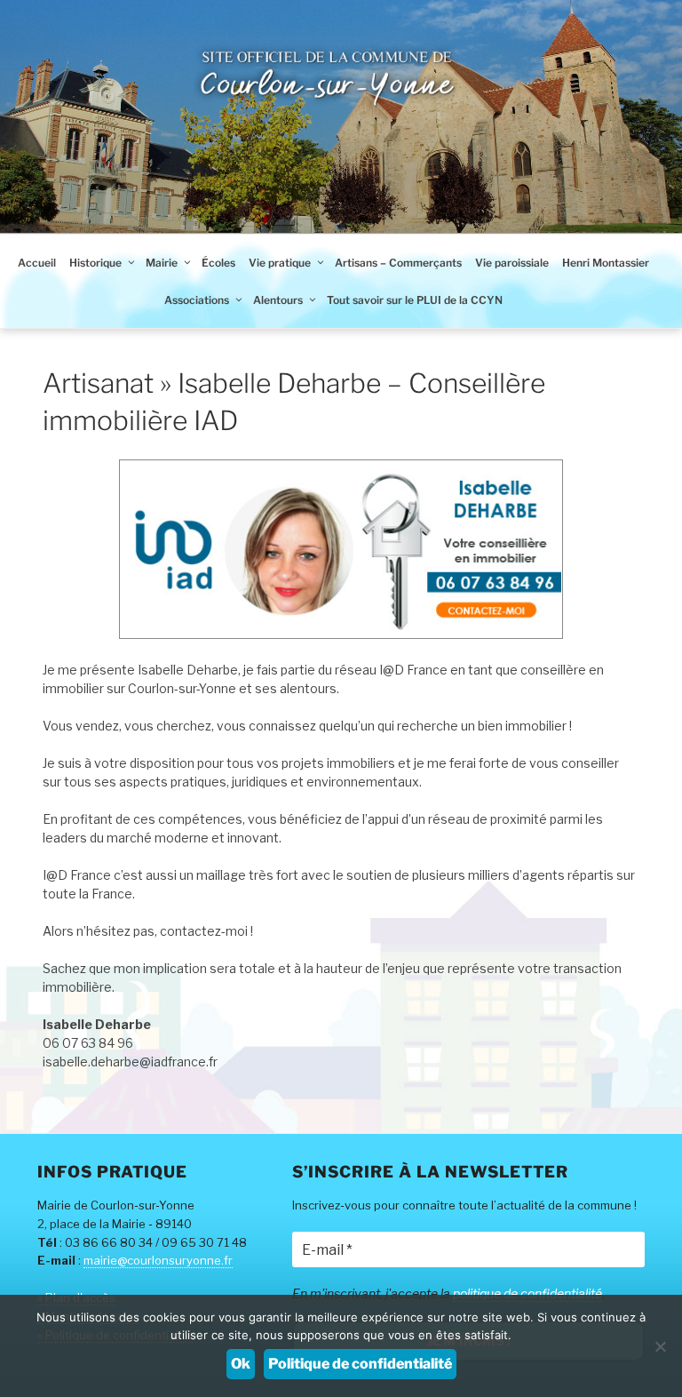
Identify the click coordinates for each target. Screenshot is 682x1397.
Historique (95, 262)
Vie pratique (280, 262)
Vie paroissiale (512, 262)
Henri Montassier (605, 262)
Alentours (278, 300)
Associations (196, 300)
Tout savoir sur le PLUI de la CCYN (415, 300)
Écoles (218, 262)
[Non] (660, 1346)
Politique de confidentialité (360, 1363)
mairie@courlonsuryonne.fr (158, 1260)
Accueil (37, 262)
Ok (240, 1363)
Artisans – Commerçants (398, 262)
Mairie (162, 262)
